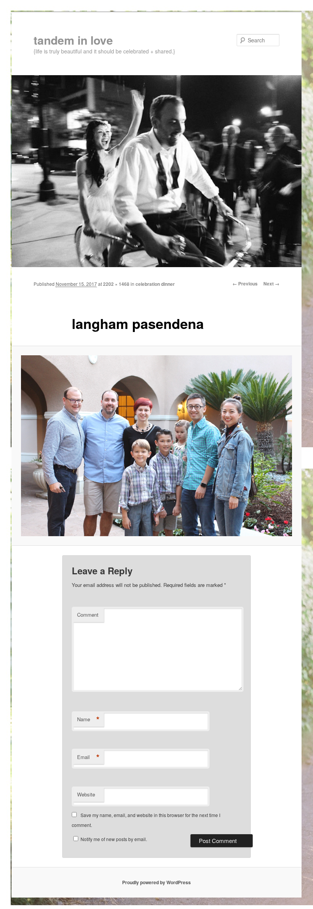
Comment (87, 614)
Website (86, 794)
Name (88, 719)
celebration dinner (155, 283)
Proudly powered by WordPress (156, 882)
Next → (271, 283)
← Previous (245, 283)
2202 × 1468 (116, 283)
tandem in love (73, 40)
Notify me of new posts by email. (114, 839)
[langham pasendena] (156, 445)
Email (88, 757)
